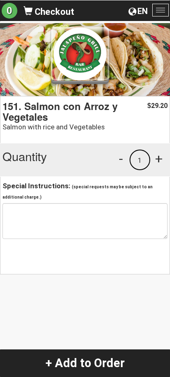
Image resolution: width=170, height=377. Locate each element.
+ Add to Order (85, 363)
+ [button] (159, 158)
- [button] (121, 158)
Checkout (53, 12)
